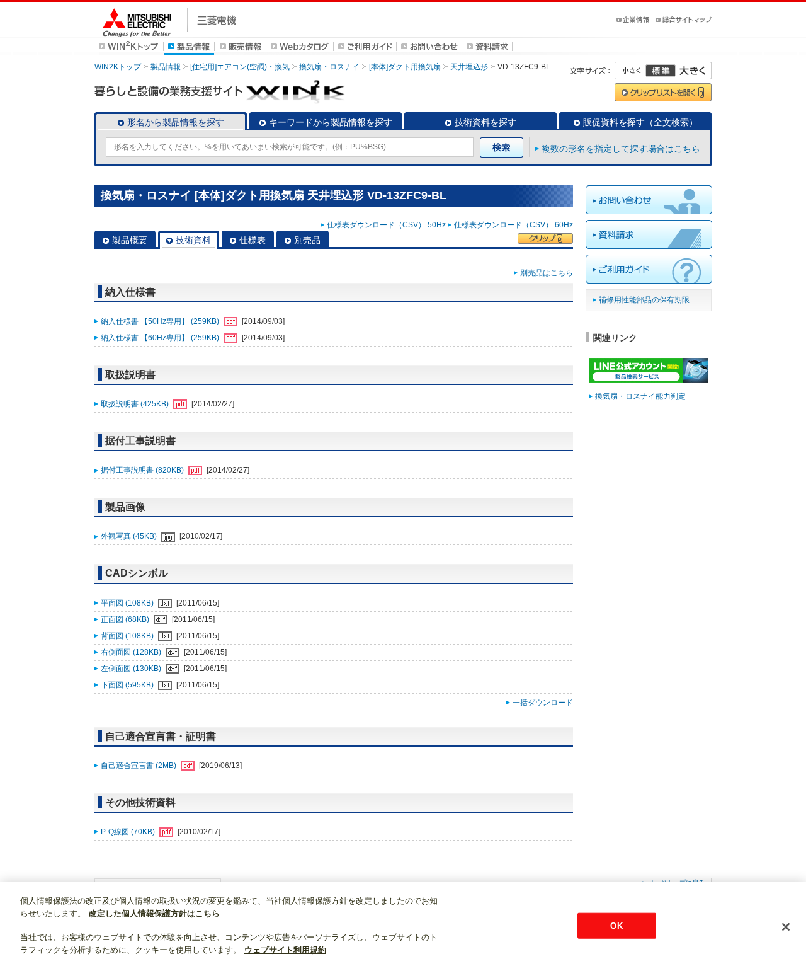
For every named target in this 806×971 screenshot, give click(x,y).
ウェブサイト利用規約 (285, 950)
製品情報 (165, 66)
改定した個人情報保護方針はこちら (154, 913)
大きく (686, 70)
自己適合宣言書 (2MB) (139, 765)
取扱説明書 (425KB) (136, 403)
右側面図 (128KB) (132, 652)
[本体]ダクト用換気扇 (405, 66)
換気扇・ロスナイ (329, 66)
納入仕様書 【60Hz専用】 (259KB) (161, 337)
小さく (638, 70)
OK (616, 925)
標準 (660, 70)
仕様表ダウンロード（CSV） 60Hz (513, 225)
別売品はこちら (546, 272)
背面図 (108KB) (128, 635)
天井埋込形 (469, 66)
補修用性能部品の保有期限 (644, 300)
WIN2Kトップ (117, 66)
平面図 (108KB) (128, 603)
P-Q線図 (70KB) (129, 831)
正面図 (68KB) (126, 619)
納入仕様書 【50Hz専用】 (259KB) (161, 321)
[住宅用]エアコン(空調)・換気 (240, 66)
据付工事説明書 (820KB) (143, 470)
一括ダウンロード (543, 702)
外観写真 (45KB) (130, 536)
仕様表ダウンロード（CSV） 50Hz (386, 225)
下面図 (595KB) (128, 685)
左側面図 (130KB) (132, 668)
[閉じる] (786, 927)
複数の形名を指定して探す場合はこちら (621, 149)
